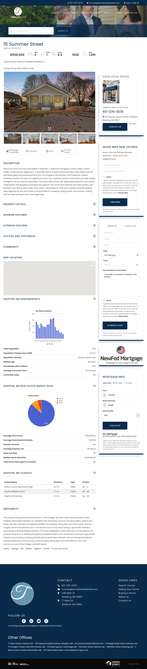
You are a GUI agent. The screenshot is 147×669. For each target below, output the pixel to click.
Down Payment (109, 401)
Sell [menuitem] (74, 13)
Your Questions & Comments (115, 270)
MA (22, 548)
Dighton (37, 548)
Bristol (28, 548)
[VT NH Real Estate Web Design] (113, 664)
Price (105, 390)
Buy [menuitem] (65, 13)
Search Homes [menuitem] (127, 585)
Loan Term (107, 383)
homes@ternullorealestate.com (104, 2)
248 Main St (72, 594)
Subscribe (115, 202)
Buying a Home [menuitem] (127, 593)
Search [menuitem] (54, 13)
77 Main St (72, 602)
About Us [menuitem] (108, 13)
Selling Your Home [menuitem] (129, 589)
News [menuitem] (119, 13)
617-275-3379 (76, 2)
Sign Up (136, 3)
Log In (128, 3)
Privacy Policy (123, 193)
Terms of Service (113, 335)
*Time (105, 260)
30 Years (118, 383)
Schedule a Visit (130, 226)
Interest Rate (108, 411)
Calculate (115, 425)
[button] (63, 31)
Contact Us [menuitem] (131, 13)
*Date (105, 251)
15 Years (129, 383)
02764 (46, 548)
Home (6, 548)
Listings (14, 548)
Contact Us (115, 126)
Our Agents (132, 124)
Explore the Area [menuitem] (90, 13)
